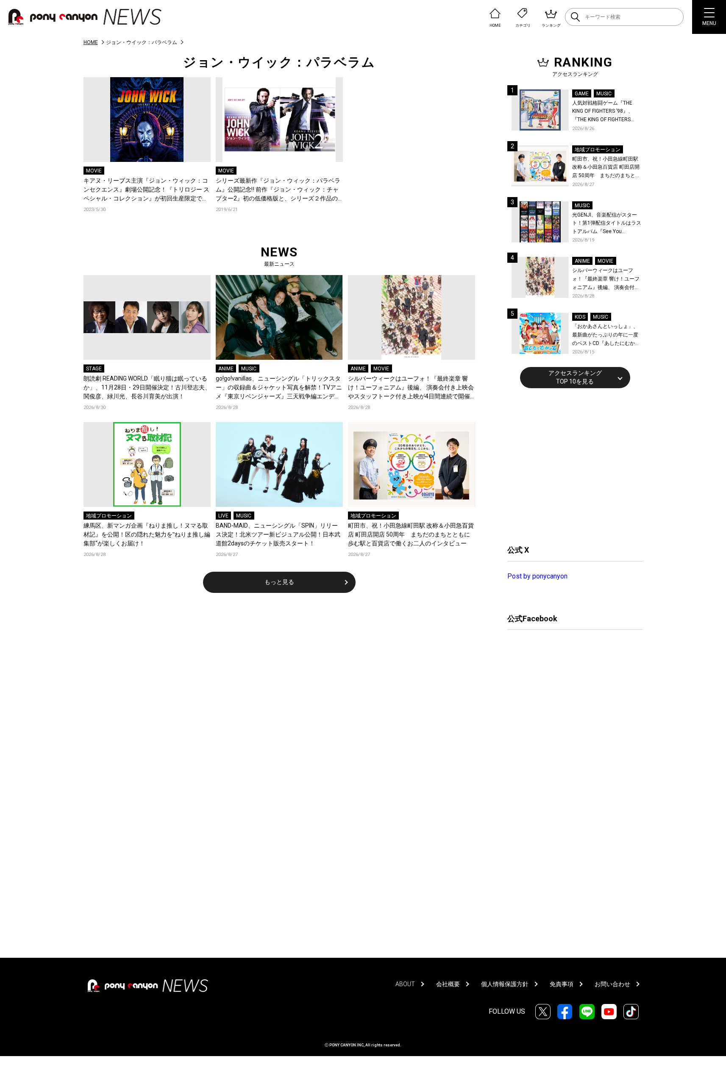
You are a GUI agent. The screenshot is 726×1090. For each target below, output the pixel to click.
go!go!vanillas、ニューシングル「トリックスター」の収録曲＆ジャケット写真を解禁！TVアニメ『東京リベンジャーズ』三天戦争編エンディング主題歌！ (279, 388)
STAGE (94, 369)
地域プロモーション (109, 516)
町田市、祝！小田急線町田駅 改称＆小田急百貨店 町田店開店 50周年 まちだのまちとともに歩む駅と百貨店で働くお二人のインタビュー (411, 534)
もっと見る (279, 581)
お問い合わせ (612, 984)
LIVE (223, 516)
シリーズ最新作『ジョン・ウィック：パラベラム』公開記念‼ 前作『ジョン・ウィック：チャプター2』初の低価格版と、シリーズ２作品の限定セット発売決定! (278, 190)
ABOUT (405, 984)
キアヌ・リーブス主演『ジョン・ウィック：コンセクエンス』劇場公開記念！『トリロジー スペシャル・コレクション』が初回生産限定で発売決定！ (146, 190)
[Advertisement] (570, 465)
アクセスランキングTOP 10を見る (575, 377)
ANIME (226, 369)
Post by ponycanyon (537, 576)
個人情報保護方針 (505, 984)
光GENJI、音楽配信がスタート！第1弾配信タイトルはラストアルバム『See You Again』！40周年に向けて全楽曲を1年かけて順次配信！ (607, 224)
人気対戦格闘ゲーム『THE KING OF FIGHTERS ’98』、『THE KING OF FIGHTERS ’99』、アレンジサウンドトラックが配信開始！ (606, 112)
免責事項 (561, 984)
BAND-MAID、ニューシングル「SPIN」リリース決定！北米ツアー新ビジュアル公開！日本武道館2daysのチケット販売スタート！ (278, 534)
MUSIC (248, 369)
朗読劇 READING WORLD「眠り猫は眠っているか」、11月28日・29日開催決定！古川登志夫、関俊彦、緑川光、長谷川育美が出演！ (147, 387)
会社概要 (448, 984)
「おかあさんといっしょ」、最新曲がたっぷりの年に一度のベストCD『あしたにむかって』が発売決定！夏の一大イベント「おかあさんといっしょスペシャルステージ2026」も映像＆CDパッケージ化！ (606, 335)
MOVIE (94, 171)
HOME (90, 42)
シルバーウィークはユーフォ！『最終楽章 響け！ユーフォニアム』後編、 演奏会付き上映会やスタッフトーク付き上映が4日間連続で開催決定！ (411, 388)
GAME (582, 94)
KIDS (580, 317)
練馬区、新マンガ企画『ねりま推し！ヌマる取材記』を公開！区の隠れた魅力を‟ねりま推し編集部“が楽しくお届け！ (146, 534)
